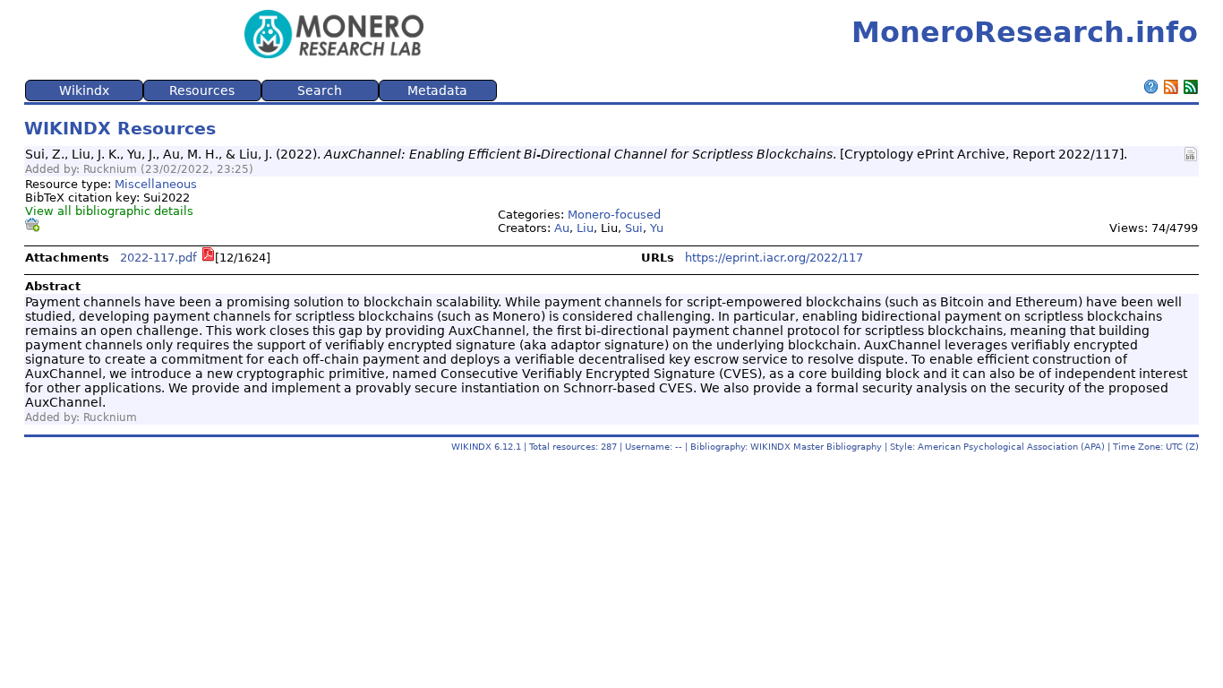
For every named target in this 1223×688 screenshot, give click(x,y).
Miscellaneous (156, 184)
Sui (634, 228)
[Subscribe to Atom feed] (1191, 89)
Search (319, 90)
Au (561, 228)
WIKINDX (471, 447)
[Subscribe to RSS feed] (1171, 89)
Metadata (437, 90)
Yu (656, 228)
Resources (202, 90)
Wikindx (84, 90)
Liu (585, 228)
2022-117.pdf (158, 257)
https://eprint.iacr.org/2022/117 (774, 257)
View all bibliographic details (109, 211)
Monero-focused (614, 214)
